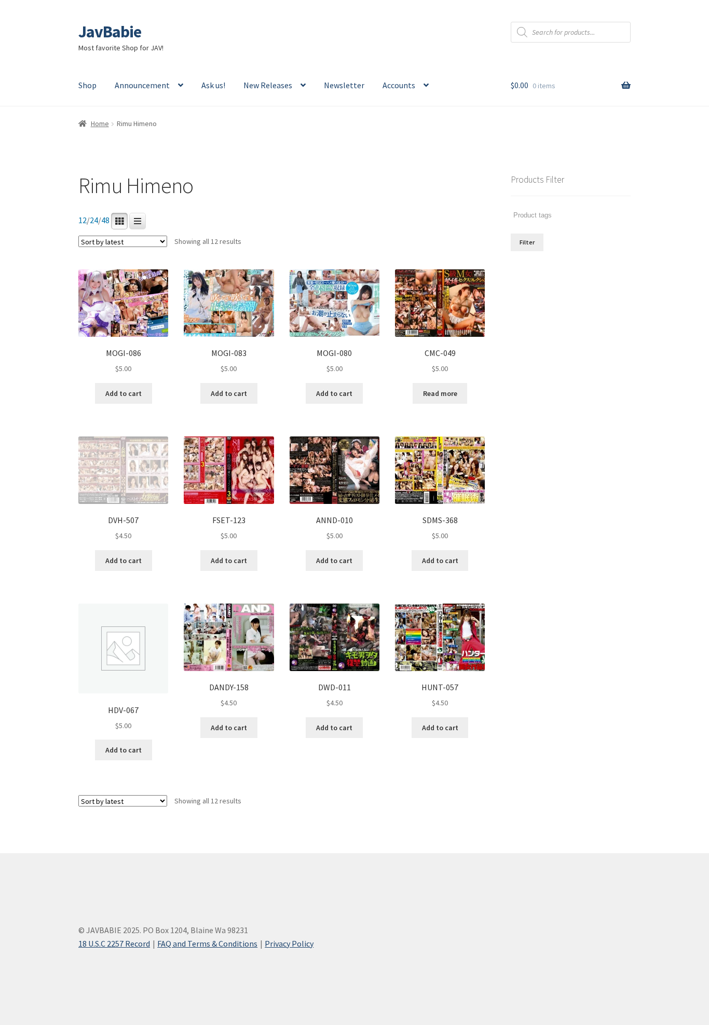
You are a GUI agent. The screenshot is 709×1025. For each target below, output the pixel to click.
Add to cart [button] (123, 393)
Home (100, 123)
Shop (87, 85)
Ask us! (213, 85)
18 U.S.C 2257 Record (114, 943)
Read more (440, 393)
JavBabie (109, 31)
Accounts (399, 85)
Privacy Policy (289, 943)
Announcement (142, 85)
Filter (527, 242)
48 (105, 220)
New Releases (267, 85)
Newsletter (344, 85)
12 (82, 220)
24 (94, 220)
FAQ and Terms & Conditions (207, 943)
